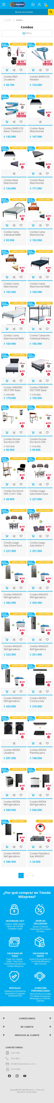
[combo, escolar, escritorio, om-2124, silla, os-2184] (14, 468)
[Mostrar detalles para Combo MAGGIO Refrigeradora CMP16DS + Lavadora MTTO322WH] (14, 675)
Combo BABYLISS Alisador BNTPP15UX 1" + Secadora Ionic (40, 81)
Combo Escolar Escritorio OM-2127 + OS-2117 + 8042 (13, 443)
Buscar (51, 12)
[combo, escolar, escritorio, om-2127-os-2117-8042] (14, 417)
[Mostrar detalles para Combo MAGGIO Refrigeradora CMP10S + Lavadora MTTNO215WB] (14, 572)
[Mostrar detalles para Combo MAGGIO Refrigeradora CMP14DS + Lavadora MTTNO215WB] (40, 624)
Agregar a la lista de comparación (13, 70)
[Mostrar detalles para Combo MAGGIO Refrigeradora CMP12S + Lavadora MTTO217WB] (14, 624)
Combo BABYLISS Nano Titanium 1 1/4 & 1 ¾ (13, 131)
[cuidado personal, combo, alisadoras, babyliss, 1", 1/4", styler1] (14, 106)
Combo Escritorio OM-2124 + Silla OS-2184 (13, 494)
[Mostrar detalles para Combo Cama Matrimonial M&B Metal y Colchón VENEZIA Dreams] (40, 261)
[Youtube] (24, 1076)
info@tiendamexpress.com (23, 1063)
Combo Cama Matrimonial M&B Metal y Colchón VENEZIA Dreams (40, 288)
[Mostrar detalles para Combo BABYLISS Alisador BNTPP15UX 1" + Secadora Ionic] (40, 54)
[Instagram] (17, 1076)
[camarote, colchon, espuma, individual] (40, 313)
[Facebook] (9, 1076)
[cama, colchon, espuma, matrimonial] (40, 209)
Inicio (9, 20)
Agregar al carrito (6, 70)
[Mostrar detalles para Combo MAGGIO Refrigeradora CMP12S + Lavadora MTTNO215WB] (40, 572)
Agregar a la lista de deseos (20, 70)
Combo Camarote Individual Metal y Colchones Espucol (40, 340)
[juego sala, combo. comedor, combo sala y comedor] (40, 520)
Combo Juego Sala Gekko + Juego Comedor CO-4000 (38, 547)
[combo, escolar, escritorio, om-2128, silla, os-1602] (40, 417)
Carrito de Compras (45, 4)
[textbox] (24, 12)
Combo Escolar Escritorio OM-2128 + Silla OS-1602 (38, 443)
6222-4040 (15, 1069)
